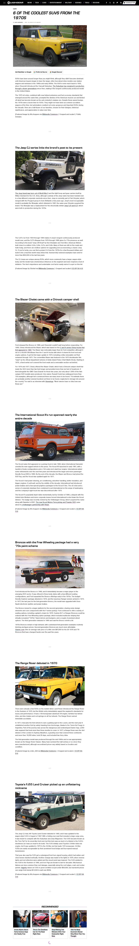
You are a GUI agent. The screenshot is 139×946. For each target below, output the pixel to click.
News (29, 3)
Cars (44, 3)
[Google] (113, 2)
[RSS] (121, 2)
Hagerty (24, 868)
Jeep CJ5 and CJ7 (71, 206)
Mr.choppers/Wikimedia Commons (78, 65)
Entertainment (56, 3)
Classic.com (19, 630)
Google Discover (57, 72)
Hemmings (49, 381)
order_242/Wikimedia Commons (76, 704)
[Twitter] (110, 2)
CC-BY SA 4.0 (77, 268)
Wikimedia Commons (50, 114)
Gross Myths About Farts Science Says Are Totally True (21, 932)
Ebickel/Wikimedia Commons (77, 188)
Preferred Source (41, 72)
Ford (83, 586)
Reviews (96, 3)
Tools (87, 3)
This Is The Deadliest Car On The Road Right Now (40, 932)
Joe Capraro (19, 22)
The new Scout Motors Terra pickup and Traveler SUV (56, 502)
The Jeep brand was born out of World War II (31, 193)
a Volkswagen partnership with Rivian (35, 505)
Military (68, 3)
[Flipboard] (117, 2)
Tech (37, 3)
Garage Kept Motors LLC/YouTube (76, 340)
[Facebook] (106, 2)
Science (78, 3)
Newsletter (130, 2)
